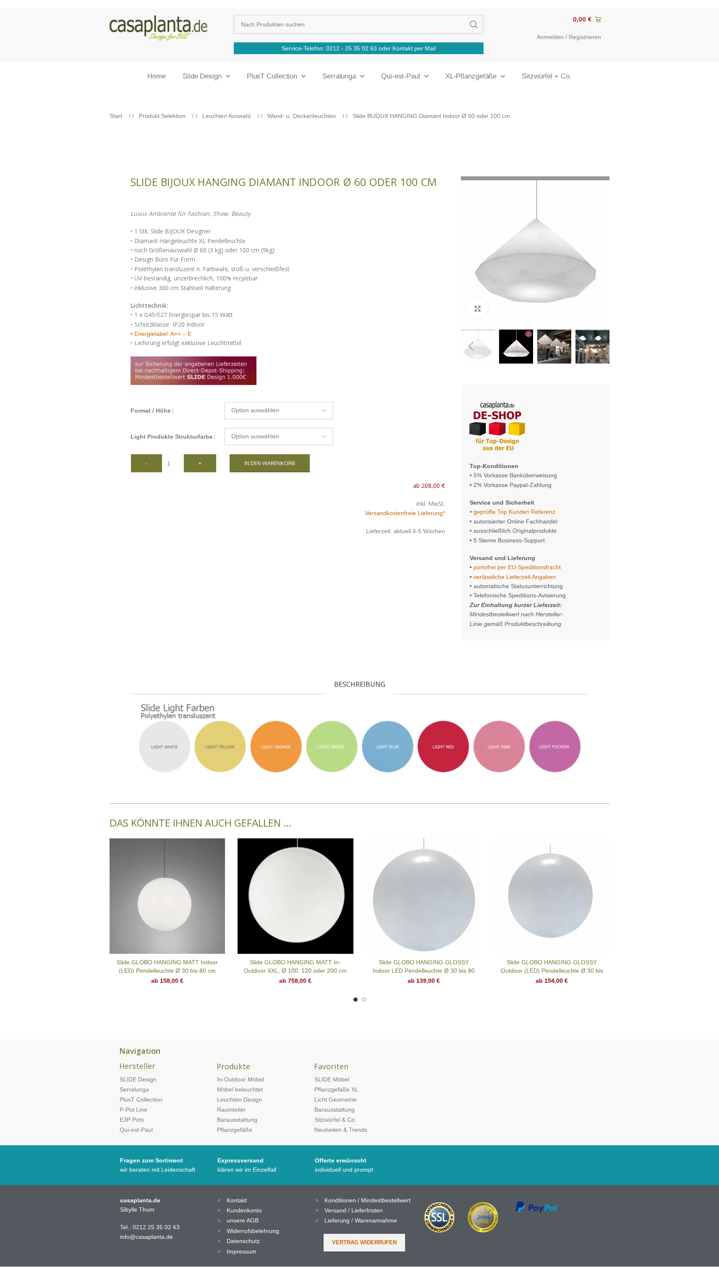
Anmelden (550, 37)
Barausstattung (237, 1119)
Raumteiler (231, 1109)
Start (117, 116)
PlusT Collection (272, 76)
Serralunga (339, 76)
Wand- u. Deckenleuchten (302, 116)
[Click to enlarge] (477, 308)
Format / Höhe (151, 410)
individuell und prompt (344, 1169)
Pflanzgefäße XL (336, 1089)
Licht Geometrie (335, 1099)
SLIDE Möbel (331, 1079)
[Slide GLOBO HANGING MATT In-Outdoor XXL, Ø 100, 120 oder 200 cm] (295, 896)
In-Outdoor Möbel (240, 1079)
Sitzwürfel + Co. (546, 76)
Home (156, 76)
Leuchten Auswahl (227, 116)
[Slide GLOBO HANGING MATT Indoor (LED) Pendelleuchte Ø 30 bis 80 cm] (167, 896)
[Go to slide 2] (364, 999)
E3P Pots (132, 1119)
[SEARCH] (474, 24)
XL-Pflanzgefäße (471, 76)
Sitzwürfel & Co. (335, 1119)
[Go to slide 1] (355, 999)
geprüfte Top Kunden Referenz (514, 511)
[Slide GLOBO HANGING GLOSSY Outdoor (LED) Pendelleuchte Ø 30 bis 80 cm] (552, 896)
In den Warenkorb (269, 463)
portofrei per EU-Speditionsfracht (517, 567)
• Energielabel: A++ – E (161, 333)
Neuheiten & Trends (340, 1129)
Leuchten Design (239, 1099)
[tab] (359, 684)
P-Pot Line (133, 1109)
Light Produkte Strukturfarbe (172, 436)
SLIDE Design (138, 1079)
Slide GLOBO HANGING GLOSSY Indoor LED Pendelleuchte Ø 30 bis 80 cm (424, 971)
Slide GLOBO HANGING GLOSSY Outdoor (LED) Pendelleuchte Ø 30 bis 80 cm (552, 971)
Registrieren (585, 37)
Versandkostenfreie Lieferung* (405, 513)
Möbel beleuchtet (240, 1089)
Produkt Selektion (163, 116)
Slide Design (202, 76)
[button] (471, 346)
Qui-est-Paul (400, 76)
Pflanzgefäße (234, 1129)
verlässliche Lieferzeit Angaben (514, 576)
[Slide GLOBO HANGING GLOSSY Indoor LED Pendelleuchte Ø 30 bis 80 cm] (424, 896)
